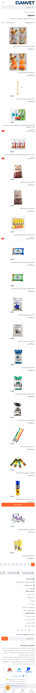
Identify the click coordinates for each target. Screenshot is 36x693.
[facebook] (33, 630)
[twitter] (25, 630)
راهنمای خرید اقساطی (29, 607)
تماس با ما (31, 604)
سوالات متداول (31, 623)
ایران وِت (32, 12)
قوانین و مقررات (30, 616)
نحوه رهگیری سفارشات (28, 610)
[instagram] (29, 630)
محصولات (26, 12)
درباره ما (32, 601)
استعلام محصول (18, 505)
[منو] (3, 3)
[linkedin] (17, 630)
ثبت (4, 638)
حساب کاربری (31, 594)
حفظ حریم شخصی (30, 620)
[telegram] (21, 630)
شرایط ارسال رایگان (29, 626)
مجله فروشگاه (31, 597)
